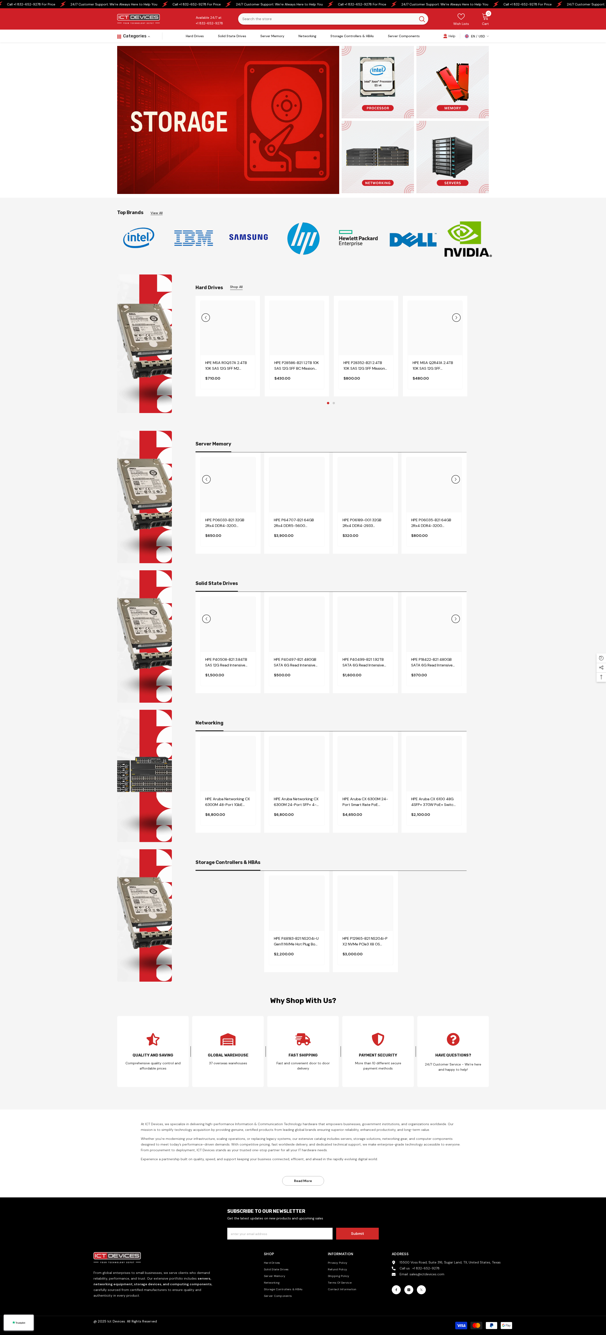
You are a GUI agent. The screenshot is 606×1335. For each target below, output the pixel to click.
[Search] (333, 19)
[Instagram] (408, 1289)
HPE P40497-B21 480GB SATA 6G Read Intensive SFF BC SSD (295, 662)
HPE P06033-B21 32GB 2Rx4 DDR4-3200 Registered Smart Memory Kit (227, 523)
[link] (449, 36)
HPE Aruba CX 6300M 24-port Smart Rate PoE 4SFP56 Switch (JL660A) (365, 802)
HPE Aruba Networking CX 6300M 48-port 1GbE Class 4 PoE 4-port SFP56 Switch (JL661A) (227, 802)
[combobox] (327, 19)
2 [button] (334, 403)
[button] (205, 317)
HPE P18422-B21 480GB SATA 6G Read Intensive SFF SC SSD (432, 662)
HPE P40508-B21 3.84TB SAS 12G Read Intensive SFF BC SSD (226, 662)
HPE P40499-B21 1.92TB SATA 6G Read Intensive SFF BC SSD (363, 662)
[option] (138, 238)
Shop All (236, 287)
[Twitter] (421, 1289)
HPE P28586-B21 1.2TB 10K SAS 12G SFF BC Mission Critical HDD (296, 365)
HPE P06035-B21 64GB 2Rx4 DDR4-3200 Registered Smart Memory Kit (433, 523)
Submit (357, 1233)
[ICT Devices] (248, 238)
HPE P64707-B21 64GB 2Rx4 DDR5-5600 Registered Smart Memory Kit (296, 523)
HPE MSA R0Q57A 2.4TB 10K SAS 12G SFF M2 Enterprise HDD (226, 365)
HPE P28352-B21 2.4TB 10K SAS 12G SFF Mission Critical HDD (364, 365)
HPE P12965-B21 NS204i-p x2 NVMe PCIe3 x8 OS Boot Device (365, 941)
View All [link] (157, 213)
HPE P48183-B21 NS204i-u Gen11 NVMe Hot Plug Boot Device (296, 941)
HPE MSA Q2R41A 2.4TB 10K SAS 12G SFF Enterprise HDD (433, 365)
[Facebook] (396, 1289)
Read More (303, 1181)
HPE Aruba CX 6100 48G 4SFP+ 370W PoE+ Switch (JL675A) (433, 802)
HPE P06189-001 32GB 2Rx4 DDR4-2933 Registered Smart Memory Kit (365, 523)
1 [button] (328, 403)
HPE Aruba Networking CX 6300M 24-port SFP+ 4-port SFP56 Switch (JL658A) (296, 802)
